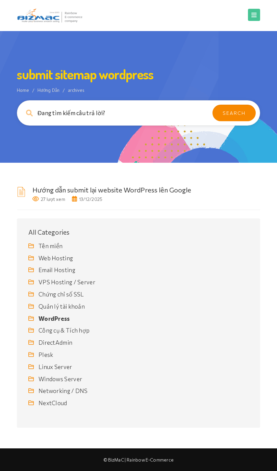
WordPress (54, 318)
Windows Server (60, 379)
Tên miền (50, 246)
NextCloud (53, 403)
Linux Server (55, 366)
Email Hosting (57, 269)
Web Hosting (56, 258)
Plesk (46, 354)
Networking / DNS (63, 390)
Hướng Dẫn (48, 90)
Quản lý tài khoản (62, 306)
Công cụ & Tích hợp (64, 330)
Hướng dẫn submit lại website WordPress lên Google (111, 190)
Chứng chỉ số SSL (61, 294)
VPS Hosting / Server (67, 282)
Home (23, 90)
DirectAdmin (55, 342)
